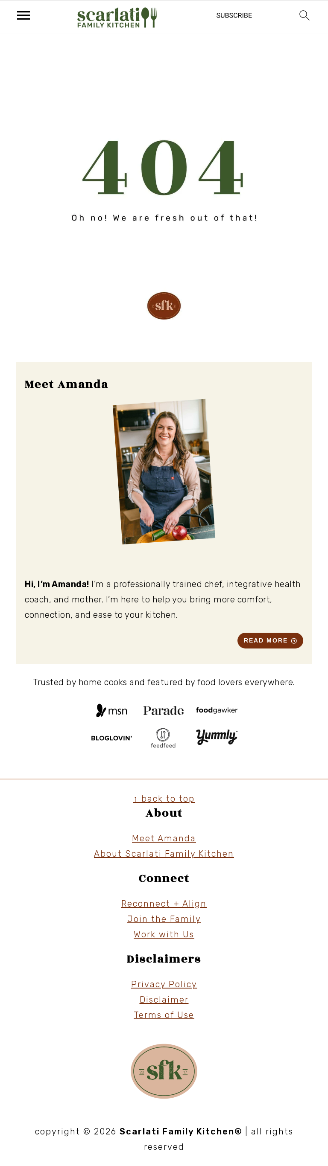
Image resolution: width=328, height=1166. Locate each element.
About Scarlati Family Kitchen (164, 854)
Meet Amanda (164, 838)
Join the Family (164, 919)
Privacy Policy (164, 984)
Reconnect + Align (164, 903)
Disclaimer (164, 999)
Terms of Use (164, 1015)
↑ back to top (164, 799)
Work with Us (164, 934)
